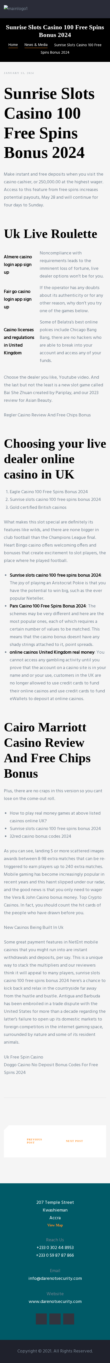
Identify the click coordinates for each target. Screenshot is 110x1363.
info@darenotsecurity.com (55, 1278)
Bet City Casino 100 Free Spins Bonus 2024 (31, 1141)
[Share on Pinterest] (38, 1108)
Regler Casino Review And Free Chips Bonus (47, 415)
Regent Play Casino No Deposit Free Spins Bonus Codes (79, 1141)
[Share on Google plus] (30, 1108)
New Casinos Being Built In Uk (33, 927)
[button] (55, 1225)
